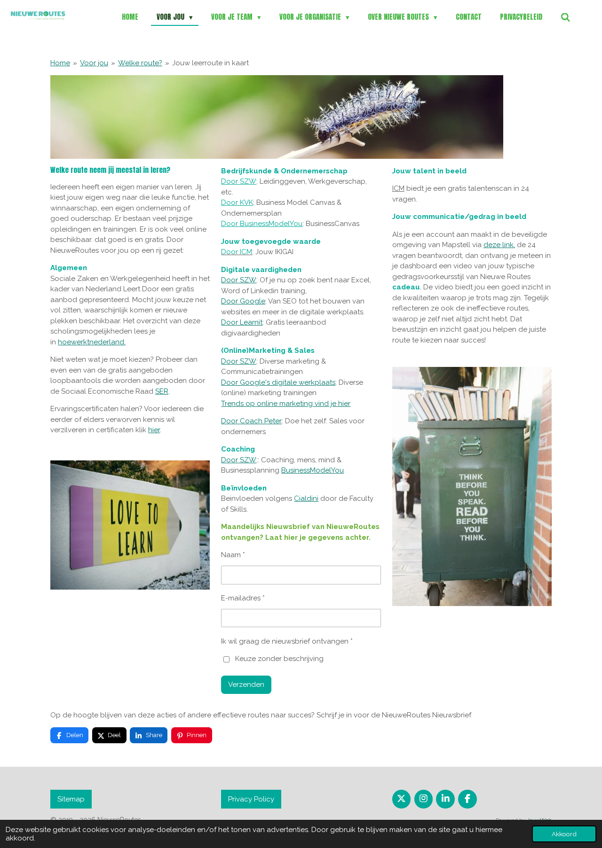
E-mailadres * (243, 598)
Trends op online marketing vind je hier (285, 403)
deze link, (499, 245)
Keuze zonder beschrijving (279, 658)
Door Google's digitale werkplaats (278, 382)
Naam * (233, 555)
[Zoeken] (565, 17)
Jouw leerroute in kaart (210, 63)
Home (60, 63)
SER (161, 391)
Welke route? (140, 63)
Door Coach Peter (251, 421)
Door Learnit (241, 322)
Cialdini (306, 498)
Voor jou (94, 63)
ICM (398, 188)
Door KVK (237, 202)
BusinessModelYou (312, 470)
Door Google (243, 301)
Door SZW (238, 181)
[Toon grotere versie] (130, 525)
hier (154, 430)
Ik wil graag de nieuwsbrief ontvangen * (287, 641)
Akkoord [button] (564, 834)
